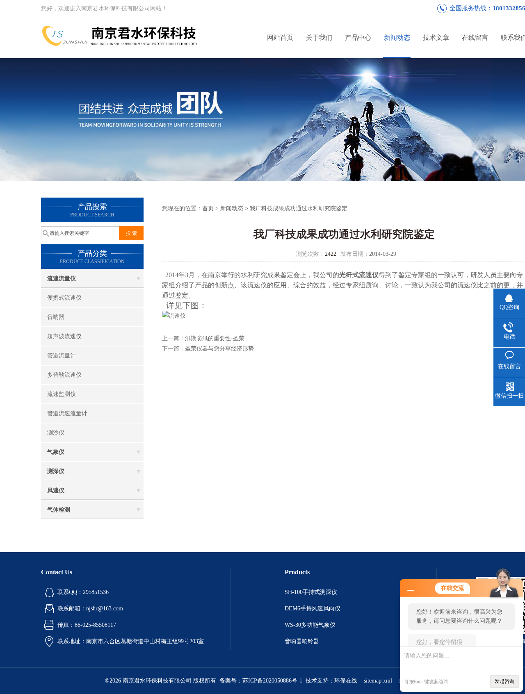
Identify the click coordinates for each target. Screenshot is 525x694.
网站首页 (280, 37)
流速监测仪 (61, 394)
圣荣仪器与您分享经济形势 (219, 349)
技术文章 (436, 37)
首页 (208, 208)
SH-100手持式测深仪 (311, 592)
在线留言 (475, 37)
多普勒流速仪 (64, 375)
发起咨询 (504, 681)
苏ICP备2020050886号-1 (272, 681)
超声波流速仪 (64, 336)
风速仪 (55, 490)
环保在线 (345, 681)
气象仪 (55, 452)
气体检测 (58, 510)
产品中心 (358, 37)
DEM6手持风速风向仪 (312, 608)
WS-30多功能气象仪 (310, 625)
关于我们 (319, 37)
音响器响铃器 (302, 641)
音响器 (55, 317)
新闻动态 (397, 37)
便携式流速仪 (64, 298)
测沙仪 (55, 433)
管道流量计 (61, 356)
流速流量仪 (61, 278)
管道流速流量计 (67, 413)
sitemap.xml (378, 681)
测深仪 (55, 471)
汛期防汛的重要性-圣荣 (214, 338)
